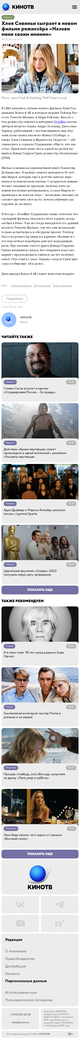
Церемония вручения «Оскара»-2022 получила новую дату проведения (30, 573)
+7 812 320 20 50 (20, 1014)
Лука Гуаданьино (21, 286)
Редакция (13, 940)
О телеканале (15, 951)
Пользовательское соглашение (29, 1000)
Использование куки (21, 992)
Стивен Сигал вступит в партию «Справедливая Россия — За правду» (30, 390)
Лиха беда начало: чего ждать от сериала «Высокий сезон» (33, 837)
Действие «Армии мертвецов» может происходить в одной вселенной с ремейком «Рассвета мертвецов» (35, 453)
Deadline (60, 122)
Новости (8, 17)
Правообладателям (20, 959)
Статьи (9, 646)
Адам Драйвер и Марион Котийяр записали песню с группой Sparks (34, 512)
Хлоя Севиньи (42, 286)
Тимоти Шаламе (62, 286)
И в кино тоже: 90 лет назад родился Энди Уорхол (34, 654)
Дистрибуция (15, 966)
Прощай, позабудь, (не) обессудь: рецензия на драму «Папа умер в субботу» (34, 776)
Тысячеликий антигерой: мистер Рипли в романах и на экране (32, 715)
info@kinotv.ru (20, 1022)
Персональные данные (26, 981)
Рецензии (11, 767)
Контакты (12, 974)
